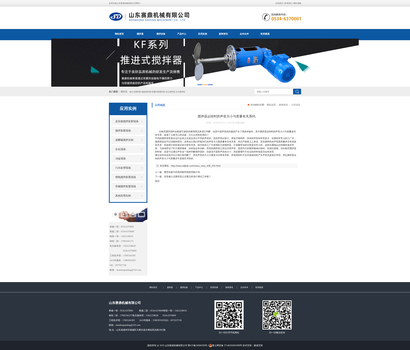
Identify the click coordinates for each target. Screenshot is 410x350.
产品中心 (181, 34)
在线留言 (279, 3)
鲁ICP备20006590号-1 (198, 345)
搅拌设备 (160, 34)
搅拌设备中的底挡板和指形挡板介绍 (182, 172)
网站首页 (119, 34)
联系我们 (288, 3)
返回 (157, 181)
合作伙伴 (244, 34)
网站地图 (297, 3)
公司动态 (295, 104)
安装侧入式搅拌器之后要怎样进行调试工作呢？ (187, 176)
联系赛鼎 (265, 34)
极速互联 (258, 345)
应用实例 (202, 34)
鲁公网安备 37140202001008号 (227, 345)
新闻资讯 (223, 34)
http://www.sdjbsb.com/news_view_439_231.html (196, 166)
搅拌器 (140, 34)
